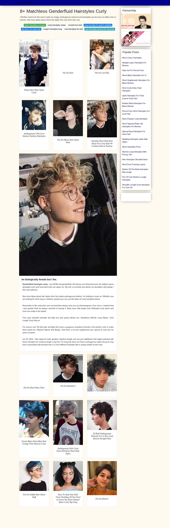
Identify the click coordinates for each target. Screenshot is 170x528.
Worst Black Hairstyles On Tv (134, 75)
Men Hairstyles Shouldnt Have (135, 159)
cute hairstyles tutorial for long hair (99, 29)
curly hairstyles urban (57, 25)
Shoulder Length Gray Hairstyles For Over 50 (136, 186)
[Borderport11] (136, 39)
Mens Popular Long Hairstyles (134, 119)
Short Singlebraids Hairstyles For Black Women (136, 81)
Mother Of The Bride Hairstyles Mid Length (135, 170)
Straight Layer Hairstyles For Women (134, 64)
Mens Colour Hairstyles (132, 58)
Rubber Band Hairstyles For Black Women (134, 104)
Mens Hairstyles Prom (131, 147)
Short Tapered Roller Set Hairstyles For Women (132, 125)
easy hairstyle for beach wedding (97, 25)
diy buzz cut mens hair (31, 29)
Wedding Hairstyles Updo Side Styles (135, 140)
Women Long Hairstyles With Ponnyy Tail (134, 153)
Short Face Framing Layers (133, 164)
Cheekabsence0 (27, 2)
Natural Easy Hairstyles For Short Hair (133, 132)
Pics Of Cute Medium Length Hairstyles (134, 178)
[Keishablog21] (136, 21)
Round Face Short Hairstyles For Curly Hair (136, 112)
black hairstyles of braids (35, 25)
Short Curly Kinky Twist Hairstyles (131, 89)
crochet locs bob (75, 25)
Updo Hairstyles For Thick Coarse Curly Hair (133, 97)
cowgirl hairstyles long (52, 29)
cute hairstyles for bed (73, 29)
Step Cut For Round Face (133, 70)
